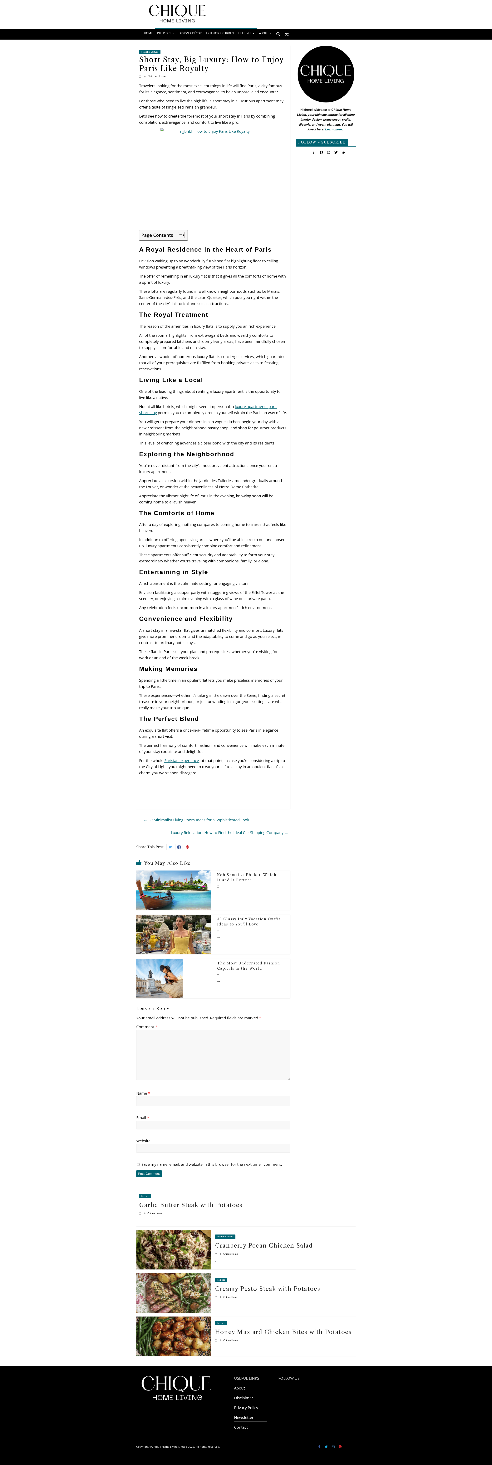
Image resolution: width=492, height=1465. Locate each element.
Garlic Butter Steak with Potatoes (191, 1205)
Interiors (164, 33)
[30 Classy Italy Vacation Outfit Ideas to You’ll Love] (173, 917)
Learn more (333, 129)
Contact (241, 1427)
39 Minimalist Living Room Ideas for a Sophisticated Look (196, 819)
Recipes (145, 1196)
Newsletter (243, 1417)
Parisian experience (181, 760)
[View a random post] (287, 34)
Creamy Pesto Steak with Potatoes (267, 1289)
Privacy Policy (246, 1407)
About (239, 1388)
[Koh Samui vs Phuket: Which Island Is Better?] (173, 873)
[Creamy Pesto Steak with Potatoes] (173, 1276)
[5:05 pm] (218, 930)
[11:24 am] (140, 76)
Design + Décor (190, 33)
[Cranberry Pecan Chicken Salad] (173, 1233)
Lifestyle (244, 33)
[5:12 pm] (216, 1254)
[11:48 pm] (218, 974)
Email (142, 1117)
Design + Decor (225, 1236)
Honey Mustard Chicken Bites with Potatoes (283, 1332)
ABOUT (264, 33)
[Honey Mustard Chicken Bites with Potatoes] (173, 1319)
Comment (146, 1026)
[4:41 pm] (216, 1297)
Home (148, 33)
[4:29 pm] (216, 1340)
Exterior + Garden (220, 33)
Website (143, 1140)
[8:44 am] (218, 886)
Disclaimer (243, 1397)
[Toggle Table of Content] (179, 235)
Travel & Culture (150, 51)
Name (143, 1093)
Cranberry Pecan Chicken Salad (264, 1245)
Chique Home (157, 76)
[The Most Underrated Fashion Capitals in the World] (159, 961)
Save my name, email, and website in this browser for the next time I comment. (211, 1164)
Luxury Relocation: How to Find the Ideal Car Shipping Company (229, 832)
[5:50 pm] (140, 1213)
